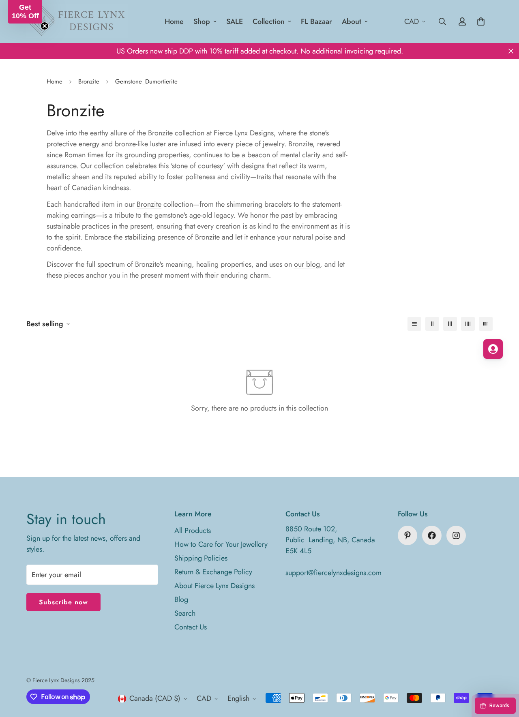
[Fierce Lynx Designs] (77, 21)
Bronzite (88, 81)
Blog (181, 599)
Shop (201, 21)
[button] (25, 12)
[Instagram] (456, 535)
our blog (307, 264)
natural (303, 237)
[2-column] (432, 324)
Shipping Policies (200, 558)
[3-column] (450, 324)
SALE (234, 21)
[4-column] (468, 324)
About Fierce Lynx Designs (214, 585)
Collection (269, 21)
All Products (192, 530)
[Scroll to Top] (503, 672)
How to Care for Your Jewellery (221, 544)
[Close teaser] (45, 26)
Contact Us (190, 627)
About (351, 21)
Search (184, 613)
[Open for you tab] (493, 349)
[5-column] (486, 324)
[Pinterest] (407, 535)
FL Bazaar (316, 21)
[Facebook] (432, 535)
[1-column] (414, 324)
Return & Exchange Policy (213, 572)
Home (174, 21)
